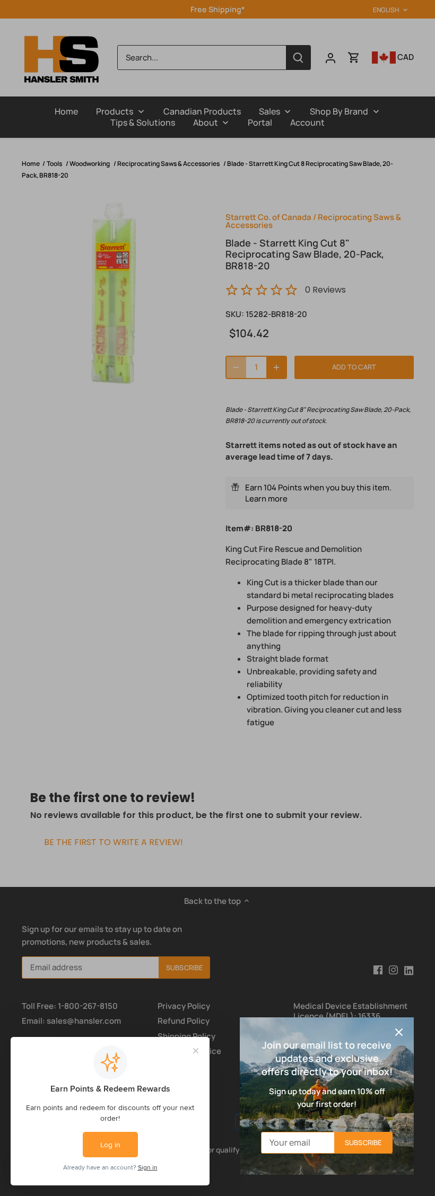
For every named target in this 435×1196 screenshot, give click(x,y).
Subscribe (363, 1142)
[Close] (399, 1032)
